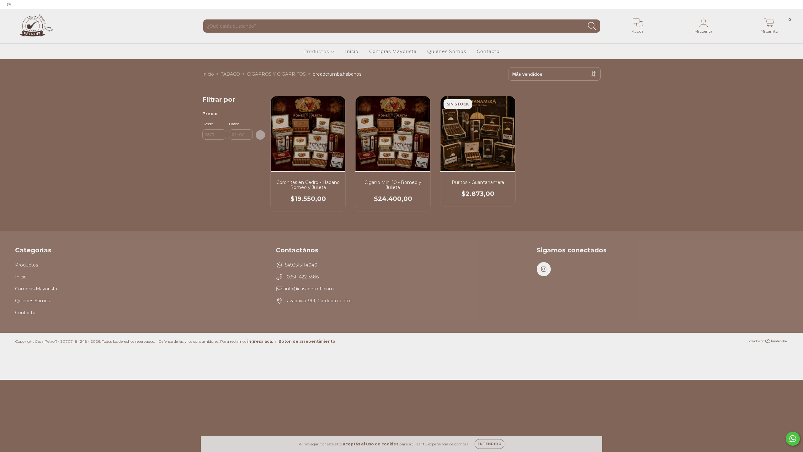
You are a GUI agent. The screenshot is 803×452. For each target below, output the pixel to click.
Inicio (352, 51)
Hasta (234, 123)
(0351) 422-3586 (302, 277)
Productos (317, 51)
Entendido (489, 444)
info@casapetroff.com (309, 289)
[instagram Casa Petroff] (9, 4)
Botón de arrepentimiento (307, 341)
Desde (207, 123)
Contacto (488, 51)
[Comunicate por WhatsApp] (793, 439)
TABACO (230, 74)
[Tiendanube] (768, 342)
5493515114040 (301, 265)
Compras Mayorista (393, 51)
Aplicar (260, 135)
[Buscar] (592, 26)
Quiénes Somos (446, 51)
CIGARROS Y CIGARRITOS (276, 74)
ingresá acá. (260, 341)
